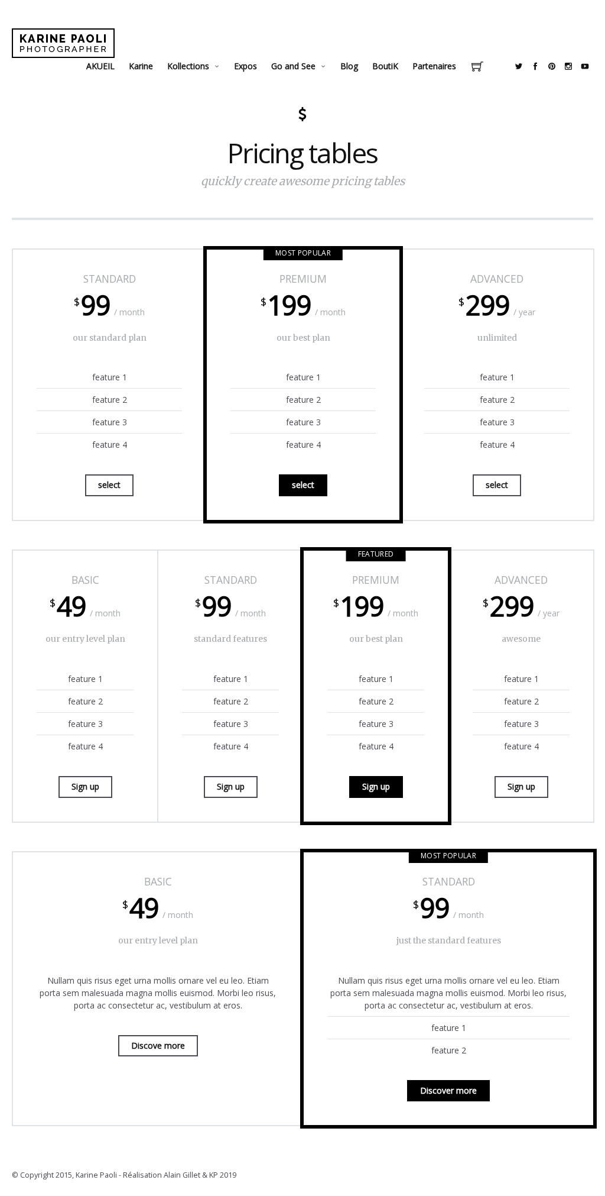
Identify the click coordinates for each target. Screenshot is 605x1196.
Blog (349, 66)
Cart (477, 67)
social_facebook (535, 66)
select (109, 484)
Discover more (448, 1090)
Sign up (85, 786)
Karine (141, 66)
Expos (245, 66)
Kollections (188, 66)
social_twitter (518, 66)
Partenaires (434, 66)
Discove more (158, 1045)
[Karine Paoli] (63, 43)
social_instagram (568, 66)
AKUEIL (100, 66)
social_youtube (585, 66)
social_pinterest (552, 66)
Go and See (293, 66)
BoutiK (385, 66)
